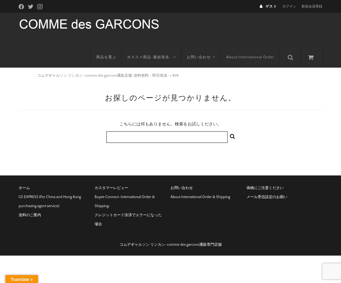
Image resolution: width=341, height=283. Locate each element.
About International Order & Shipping (200, 197)
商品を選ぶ (106, 57)
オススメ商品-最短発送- (149, 57)
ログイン (289, 6)
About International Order (250, 57)
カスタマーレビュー (111, 188)
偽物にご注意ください (265, 188)
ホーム (24, 188)
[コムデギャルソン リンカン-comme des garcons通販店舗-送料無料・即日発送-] (89, 23)
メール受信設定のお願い (266, 197)
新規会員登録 (312, 6)
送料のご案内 (30, 215)
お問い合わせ (199, 57)
